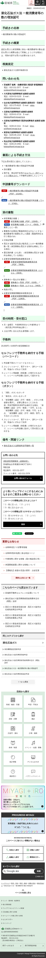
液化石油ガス (10, 642)
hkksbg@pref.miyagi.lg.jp (14, 117)
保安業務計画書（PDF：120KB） (25, 221)
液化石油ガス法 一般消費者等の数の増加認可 (21, 668)
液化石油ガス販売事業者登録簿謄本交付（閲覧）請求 (22, 600)
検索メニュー (43, 3)
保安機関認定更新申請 (12, 649)
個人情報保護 (7, 904)
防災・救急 (23, 883)
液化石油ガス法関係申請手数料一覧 (19, 446)
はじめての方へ (8, 919)
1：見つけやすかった (14, 516)
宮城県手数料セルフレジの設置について (22, 593)
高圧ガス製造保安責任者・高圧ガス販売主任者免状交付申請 (23, 625)
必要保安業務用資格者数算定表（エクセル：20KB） (27, 271)
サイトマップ (7, 923)
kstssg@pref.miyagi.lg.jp (14, 147)
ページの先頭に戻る (23, 893)
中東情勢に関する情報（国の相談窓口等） (23, 559)
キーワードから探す (11, 866)
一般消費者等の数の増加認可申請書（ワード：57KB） (26, 202)
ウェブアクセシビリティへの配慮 (13, 908)
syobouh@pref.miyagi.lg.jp (15, 90)
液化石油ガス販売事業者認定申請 (16, 674)
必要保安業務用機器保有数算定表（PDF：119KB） (25, 297)
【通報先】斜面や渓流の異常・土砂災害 (22, 570)
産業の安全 (32, 883)
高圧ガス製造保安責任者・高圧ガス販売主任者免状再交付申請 (23, 608)
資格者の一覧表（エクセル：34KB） (26, 286)
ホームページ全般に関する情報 (13, 916)
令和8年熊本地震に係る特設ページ (20, 553)
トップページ (5, 883)
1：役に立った (11, 504)
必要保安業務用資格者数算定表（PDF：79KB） (24, 263)
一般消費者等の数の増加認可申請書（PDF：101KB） (23, 192)
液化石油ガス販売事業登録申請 (15, 655)
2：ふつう (25, 504)
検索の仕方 (40, 876)
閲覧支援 (37, 3)
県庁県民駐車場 (30, 946)
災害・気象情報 (31, 3)
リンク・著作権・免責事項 (11, 901)
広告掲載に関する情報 (10, 912)
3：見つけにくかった (14, 519)
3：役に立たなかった (14, 508)
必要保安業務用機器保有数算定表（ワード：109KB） (27, 306)
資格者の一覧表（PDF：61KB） (24, 282)
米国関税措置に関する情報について (20, 565)
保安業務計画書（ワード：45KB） (25, 225)
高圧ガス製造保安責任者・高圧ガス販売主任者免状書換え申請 (23, 616)
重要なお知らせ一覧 (23, 578)
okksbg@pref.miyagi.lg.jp (14, 99)
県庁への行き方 (8, 946)
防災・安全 (14, 883)
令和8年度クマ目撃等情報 (16, 547)
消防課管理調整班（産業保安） (16, 461)
